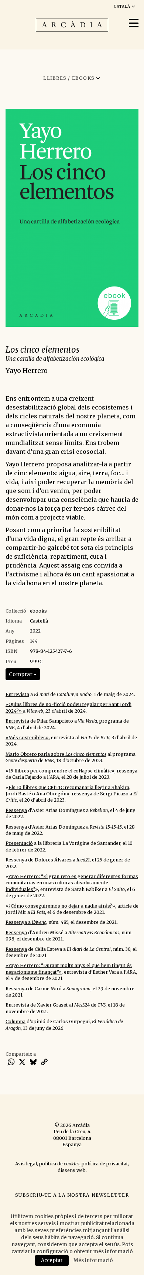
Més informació (93, 1260)
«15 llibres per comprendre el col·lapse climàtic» (60, 771)
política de (59, 1163)
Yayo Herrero (27, 370)
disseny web (72, 1170)
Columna (15, 1021)
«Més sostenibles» (27, 737)
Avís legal (26, 1163)
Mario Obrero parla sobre (56, 754)
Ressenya (16, 810)
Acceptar (52, 1260)
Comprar (21, 674)
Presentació (19, 843)
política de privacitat (105, 1163)
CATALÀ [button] (123, 6)
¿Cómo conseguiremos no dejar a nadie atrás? (60, 906)
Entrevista (17, 694)
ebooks (38, 611)
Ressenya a (26, 922)
